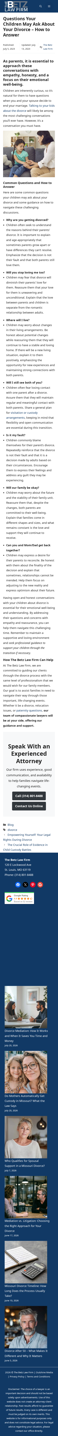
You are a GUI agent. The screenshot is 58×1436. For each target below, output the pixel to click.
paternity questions (29, 710)
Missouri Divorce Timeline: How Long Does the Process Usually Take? (25, 1291)
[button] (40, 6)
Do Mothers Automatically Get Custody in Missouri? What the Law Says (25, 1101)
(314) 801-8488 (24, 875)
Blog (11, 825)
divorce (12, 830)
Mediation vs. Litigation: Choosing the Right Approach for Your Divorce (27, 1226)
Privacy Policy (17, 1376)
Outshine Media (44, 1372)
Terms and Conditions (38, 1376)
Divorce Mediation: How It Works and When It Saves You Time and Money (26, 1036)
